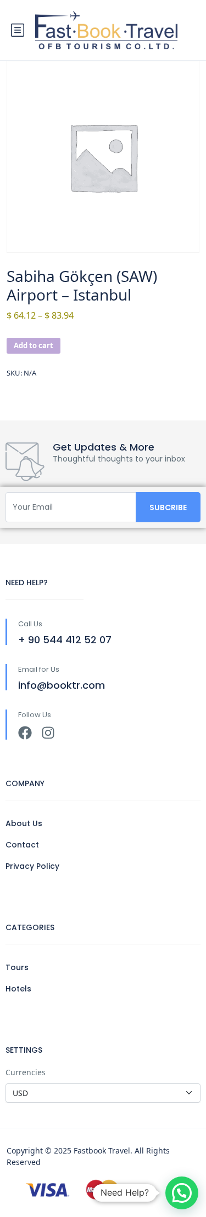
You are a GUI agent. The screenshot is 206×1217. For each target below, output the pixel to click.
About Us (23, 823)
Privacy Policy (32, 866)
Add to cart (33, 345)
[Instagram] (48, 733)
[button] (181, 1192)
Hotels (18, 988)
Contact (22, 844)
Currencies (25, 1072)
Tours (17, 967)
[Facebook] (25, 733)
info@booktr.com (61, 685)
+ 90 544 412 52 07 (65, 640)
